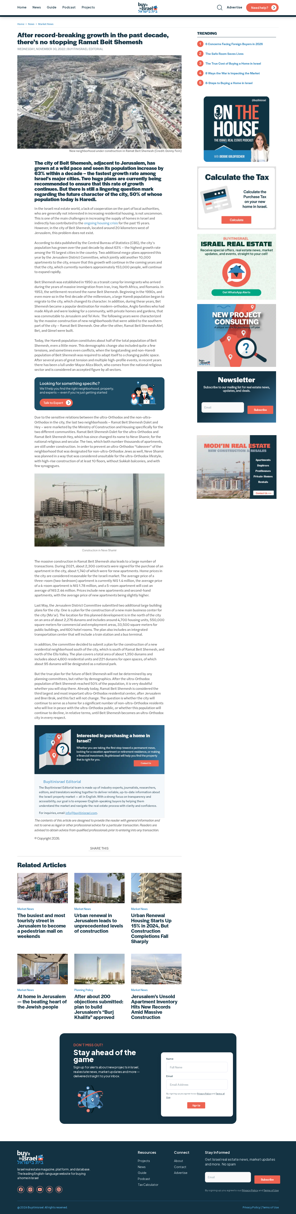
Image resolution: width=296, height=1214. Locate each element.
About (178, 1161)
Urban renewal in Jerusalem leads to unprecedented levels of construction (98, 923)
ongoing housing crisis (101, 222)
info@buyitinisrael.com (81, 812)
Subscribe (260, 410)
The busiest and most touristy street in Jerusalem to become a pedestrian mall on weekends (41, 926)
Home (21, 7)
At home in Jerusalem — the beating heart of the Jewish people (42, 1001)
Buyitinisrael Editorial (85, 49)
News (37, 7)
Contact (180, 1167)
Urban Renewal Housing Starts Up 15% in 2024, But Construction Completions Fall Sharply (151, 928)
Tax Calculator (148, 1184)
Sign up (196, 1105)
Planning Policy (83, 990)
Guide (51, 7)
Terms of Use (271, 1190)
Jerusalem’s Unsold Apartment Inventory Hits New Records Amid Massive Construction (154, 1007)
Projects (88, 7)
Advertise (234, 7)
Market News (46, 24)
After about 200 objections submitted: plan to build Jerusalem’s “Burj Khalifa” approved (98, 1007)
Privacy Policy (204, 1093)
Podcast (69, 7)
